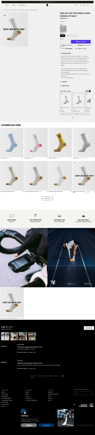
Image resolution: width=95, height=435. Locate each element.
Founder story (28, 398)
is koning (82, 48)
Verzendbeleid (4, 402)
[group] (9, 327)
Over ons (27, 396)
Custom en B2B (5, 404)
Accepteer (46, 425)
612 (74, 35)
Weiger (28, 425)
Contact (3, 392)
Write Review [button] (89, 328)
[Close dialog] (74, 404)
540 (68, 35)
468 (63, 35)
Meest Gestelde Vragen (6, 400)
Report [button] (31, 352)
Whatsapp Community (53, 394)
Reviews (27, 394)
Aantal (61, 38)
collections (7, 10)
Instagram (50, 392)
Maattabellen (4, 396)
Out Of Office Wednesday (31, 400)
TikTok (49, 396)
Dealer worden (4, 394)
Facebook (50, 398)
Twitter (49, 400)
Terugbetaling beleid (6, 398)
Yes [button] (28, 352)
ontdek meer (47, 198)
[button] (81, 5)
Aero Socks (14, 10)
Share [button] (34, 352)
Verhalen (27, 392)
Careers (3, 406)
